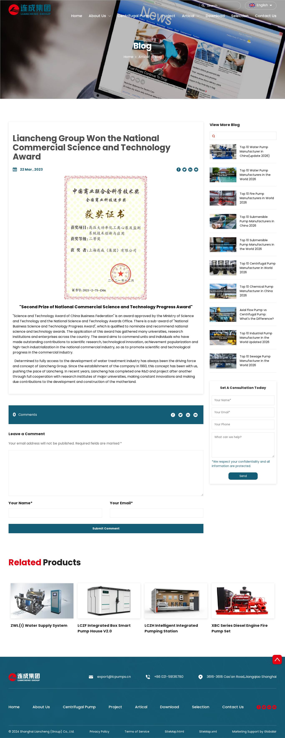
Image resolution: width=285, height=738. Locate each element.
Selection (200, 706)
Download (169, 706)
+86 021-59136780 (168, 676)
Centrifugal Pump (79, 706)
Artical (141, 706)
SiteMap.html (174, 731)
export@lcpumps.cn (114, 676)
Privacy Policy (99, 731)
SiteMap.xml (208, 731)
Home (128, 56)
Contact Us (233, 706)
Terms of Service (137, 731)
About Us (41, 706)
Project (115, 706)
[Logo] (30, 8)
